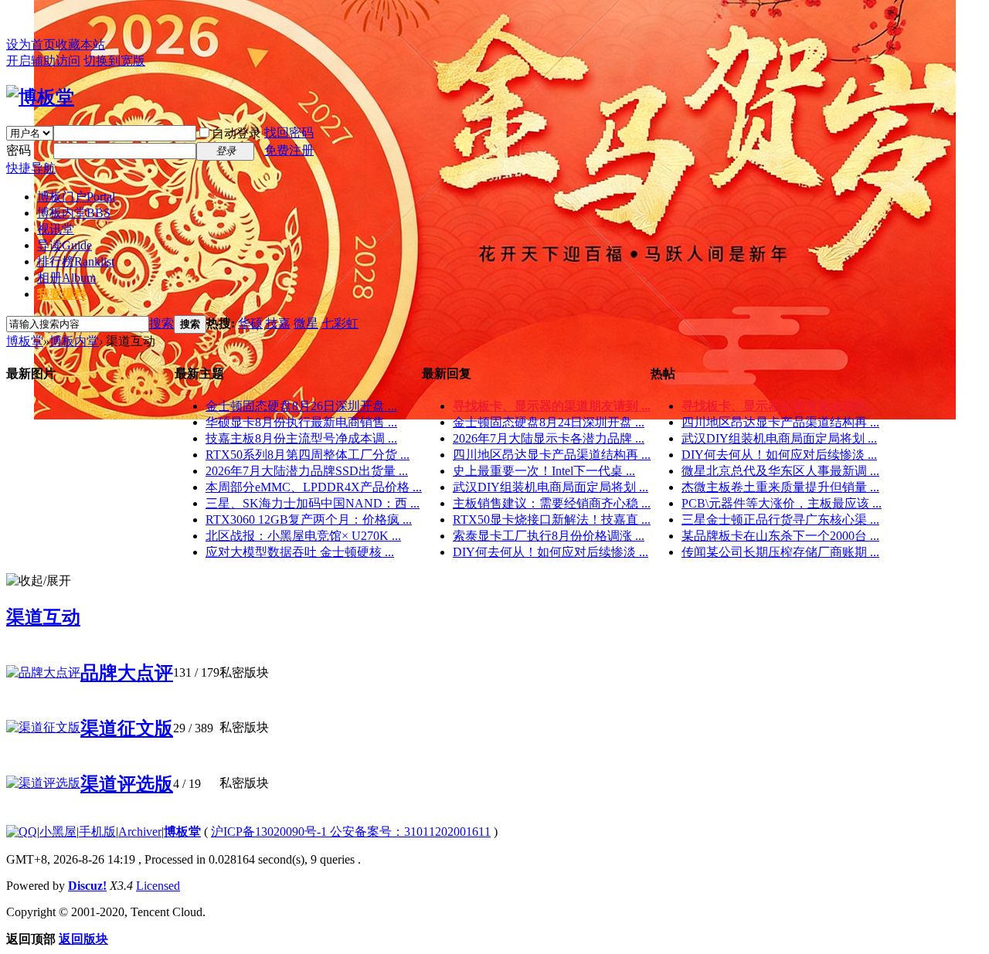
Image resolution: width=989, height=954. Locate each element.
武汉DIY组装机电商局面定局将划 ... (550, 487)
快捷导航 (31, 168)
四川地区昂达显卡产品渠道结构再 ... (552, 454)
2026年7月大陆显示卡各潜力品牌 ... (548, 438)
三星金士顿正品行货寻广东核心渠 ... (780, 519)
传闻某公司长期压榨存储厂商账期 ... (780, 551)
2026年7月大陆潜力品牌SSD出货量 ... (307, 470)
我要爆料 (62, 293)
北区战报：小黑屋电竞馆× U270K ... (303, 535)
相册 (66, 277)
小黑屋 (57, 831)
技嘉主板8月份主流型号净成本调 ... (301, 438)
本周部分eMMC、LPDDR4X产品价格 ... (314, 487)
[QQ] (21, 831)
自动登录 (236, 133)
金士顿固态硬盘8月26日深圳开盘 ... (301, 405)
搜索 (161, 323)
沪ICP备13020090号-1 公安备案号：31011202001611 (351, 831)
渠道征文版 (126, 728)
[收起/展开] (38, 581)
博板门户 (76, 196)
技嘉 (278, 323)
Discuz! (87, 885)
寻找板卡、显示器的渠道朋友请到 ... (552, 405)
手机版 (97, 831)
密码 (18, 150)
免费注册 (289, 150)
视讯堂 (55, 229)
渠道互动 (43, 617)
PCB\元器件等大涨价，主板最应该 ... (781, 503)
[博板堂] (40, 97)
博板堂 (24, 341)
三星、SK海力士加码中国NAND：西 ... (313, 503)
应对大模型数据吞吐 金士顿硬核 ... (300, 551)
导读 (64, 245)
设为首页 (31, 44)
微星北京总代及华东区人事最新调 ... (780, 470)
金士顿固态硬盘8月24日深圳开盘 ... (548, 422)
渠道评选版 (126, 784)
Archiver (139, 831)
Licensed (158, 885)
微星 (306, 323)
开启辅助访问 (43, 60)
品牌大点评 (126, 673)
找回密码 (289, 132)
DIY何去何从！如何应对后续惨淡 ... (550, 551)
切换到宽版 (114, 60)
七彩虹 (340, 323)
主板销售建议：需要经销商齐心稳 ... (552, 503)
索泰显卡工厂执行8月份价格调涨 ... (548, 535)
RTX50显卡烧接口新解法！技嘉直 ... (552, 519)
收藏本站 (80, 44)
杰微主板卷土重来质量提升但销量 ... (780, 487)
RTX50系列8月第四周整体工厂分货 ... (308, 454)
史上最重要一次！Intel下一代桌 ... (544, 470)
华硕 (250, 323)
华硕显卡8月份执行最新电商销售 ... (301, 422)
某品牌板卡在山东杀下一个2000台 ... (780, 535)
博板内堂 (73, 212)
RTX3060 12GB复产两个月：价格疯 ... (309, 519)
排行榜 (75, 261)
